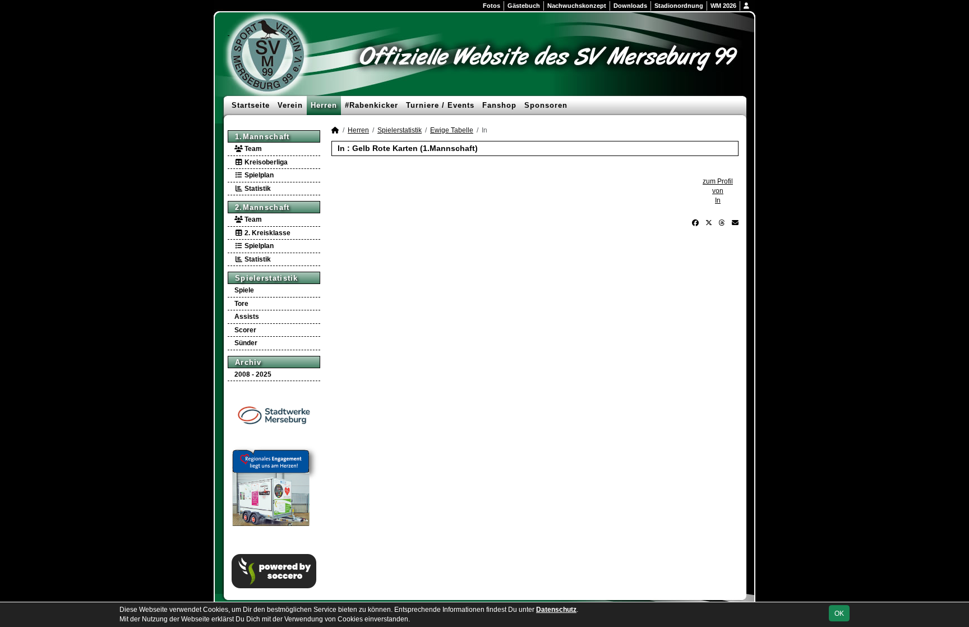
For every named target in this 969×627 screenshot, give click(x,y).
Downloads (630, 5)
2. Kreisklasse (266, 233)
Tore (241, 304)
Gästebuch (523, 5)
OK (839, 613)
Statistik (257, 189)
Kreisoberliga (265, 162)
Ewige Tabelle (451, 130)
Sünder (245, 343)
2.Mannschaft (262, 207)
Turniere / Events (440, 105)
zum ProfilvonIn (718, 190)
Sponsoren (545, 105)
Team (252, 149)
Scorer (245, 330)
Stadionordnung (678, 5)
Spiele (244, 290)
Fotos (491, 5)
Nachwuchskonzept (576, 5)
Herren (324, 105)
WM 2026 (723, 5)
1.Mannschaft (262, 136)
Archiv (248, 362)
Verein (290, 105)
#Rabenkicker (371, 105)
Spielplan (258, 175)
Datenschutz (556, 610)
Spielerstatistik (266, 278)
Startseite (251, 105)
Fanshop (499, 105)
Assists (246, 317)
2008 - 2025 (252, 374)
